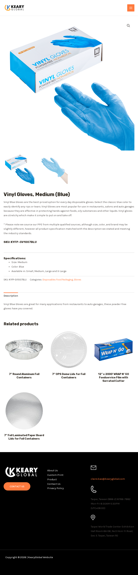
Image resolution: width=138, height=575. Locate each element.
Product (52, 479)
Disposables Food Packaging (58, 279)
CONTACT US (17, 486)
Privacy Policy (55, 488)
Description (11, 295)
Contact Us (54, 483)
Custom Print (55, 475)
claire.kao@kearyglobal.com (108, 478)
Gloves (77, 279)
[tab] (11, 295)
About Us (52, 470)
